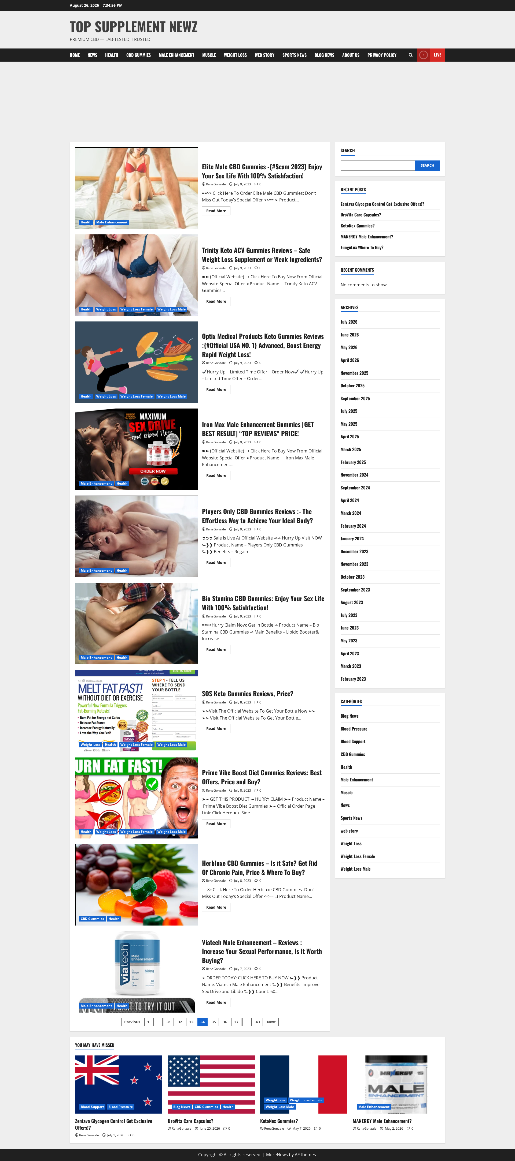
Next (271, 1021)
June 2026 (350, 334)
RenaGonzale (216, 184)
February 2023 (353, 679)
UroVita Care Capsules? (361, 214)
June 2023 (350, 627)
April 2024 (350, 500)
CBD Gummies (138, 55)
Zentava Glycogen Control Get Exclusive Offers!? (382, 204)
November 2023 (354, 564)
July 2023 (349, 615)
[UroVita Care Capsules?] (211, 1084)
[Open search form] (411, 55)
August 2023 (352, 602)
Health (111, 55)
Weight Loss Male (171, 309)
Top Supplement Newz (134, 26)
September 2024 (355, 487)
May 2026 (349, 347)
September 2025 (355, 398)
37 (236, 1021)
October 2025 (353, 385)
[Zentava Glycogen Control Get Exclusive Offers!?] (118, 1084)
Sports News (294, 55)
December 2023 (354, 551)
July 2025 (349, 411)
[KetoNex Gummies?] (303, 1084)
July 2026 (349, 322)
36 (225, 1021)
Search (348, 150)
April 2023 (350, 653)
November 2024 (354, 474)
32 (180, 1021)
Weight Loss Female (136, 309)
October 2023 (353, 577)
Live (437, 54)
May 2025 (349, 424)
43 (258, 1021)
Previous (132, 1021)
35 (214, 1021)
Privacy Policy (381, 55)
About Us (350, 55)
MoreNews (277, 1155)
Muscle (209, 55)
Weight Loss (235, 55)
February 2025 (353, 462)
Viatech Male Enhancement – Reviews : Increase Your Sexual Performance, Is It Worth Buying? (136, 972)
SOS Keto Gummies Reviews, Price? (136, 710)
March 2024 (351, 513)
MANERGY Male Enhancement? (367, 236)
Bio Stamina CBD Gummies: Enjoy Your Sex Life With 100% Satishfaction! (136, 623)
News (92, 55)
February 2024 (353, 526)
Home (75, 55)
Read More (218, 211)
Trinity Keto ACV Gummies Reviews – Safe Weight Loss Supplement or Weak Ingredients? (136, 275)
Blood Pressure (354, 728)
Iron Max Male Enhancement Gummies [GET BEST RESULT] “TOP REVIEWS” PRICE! (136, 449)
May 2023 (349, 640)
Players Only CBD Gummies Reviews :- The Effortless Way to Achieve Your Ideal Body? (136, 536)
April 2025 (350, 436)
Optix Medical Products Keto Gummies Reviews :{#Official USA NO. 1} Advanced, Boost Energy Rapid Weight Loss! (136, 362)
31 (169, 1021)
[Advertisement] (257, 101)
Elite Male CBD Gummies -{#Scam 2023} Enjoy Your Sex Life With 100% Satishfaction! (136, 188)
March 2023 (351, 666)
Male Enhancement (176, 55)
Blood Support (353, 741)
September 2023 (355, 589)
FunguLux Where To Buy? (362, 247)
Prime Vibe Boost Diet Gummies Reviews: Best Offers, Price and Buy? (136, 797)
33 (191, 1021)
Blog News (324, 55)
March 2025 (351, 449)
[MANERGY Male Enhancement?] (396, 1084)
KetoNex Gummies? (358, 225)
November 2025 (354, 373)
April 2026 (350, 360)
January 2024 (352, 538)
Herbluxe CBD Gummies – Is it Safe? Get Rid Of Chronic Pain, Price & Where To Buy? (136, 885)
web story (264, 55)
